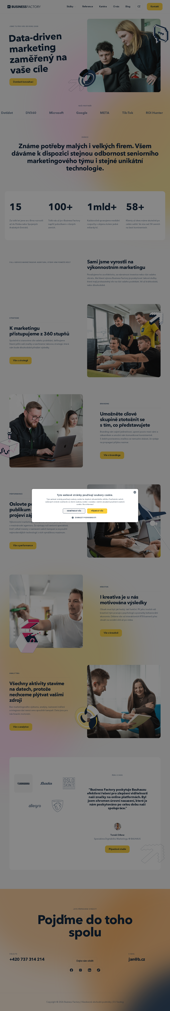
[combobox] (134, 492)
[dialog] (85, 505)
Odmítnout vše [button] (74, 511)
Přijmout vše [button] (97, 511)
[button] (85, 517)
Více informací (88, 504)
